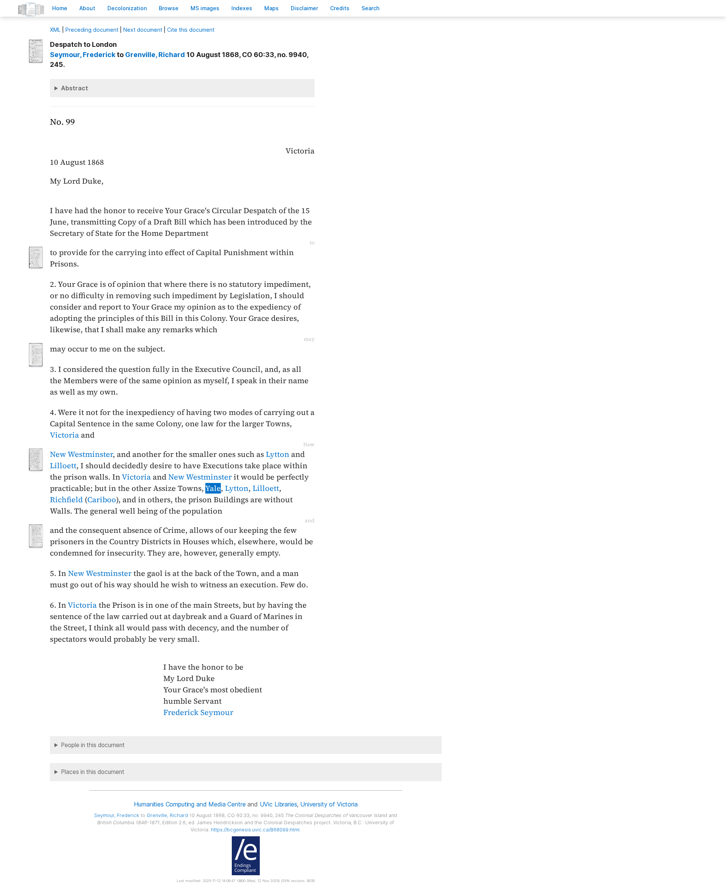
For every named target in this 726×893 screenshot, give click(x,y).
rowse (168, 8)
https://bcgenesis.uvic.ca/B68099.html (255, 830)
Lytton (277, 454)
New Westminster (81, 454)
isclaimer (304, 8)
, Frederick (82, 55)
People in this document (93, 745)
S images (205, 8)
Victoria (64, 435)
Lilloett (63, 465)
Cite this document (190, 29)
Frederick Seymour (198, 712)
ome (59, 8)
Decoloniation (127, 8)
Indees (241, 8)
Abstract (74, 88)
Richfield (66, 499)
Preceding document (91, 29)
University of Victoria (328, 804)
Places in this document (92, 771)
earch (370, 8)
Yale (213, 488)
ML (55, 29)
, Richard (155, 55)
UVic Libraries (278, 804)
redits (339, 8)
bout (87, 8)
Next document (142, 29)
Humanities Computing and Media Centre (189, 804)
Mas (271, 8)
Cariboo (101, 499)
